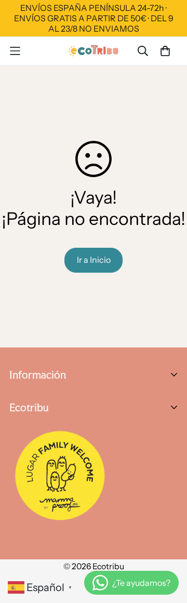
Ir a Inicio (94, 259)
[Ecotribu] (93, 50)
